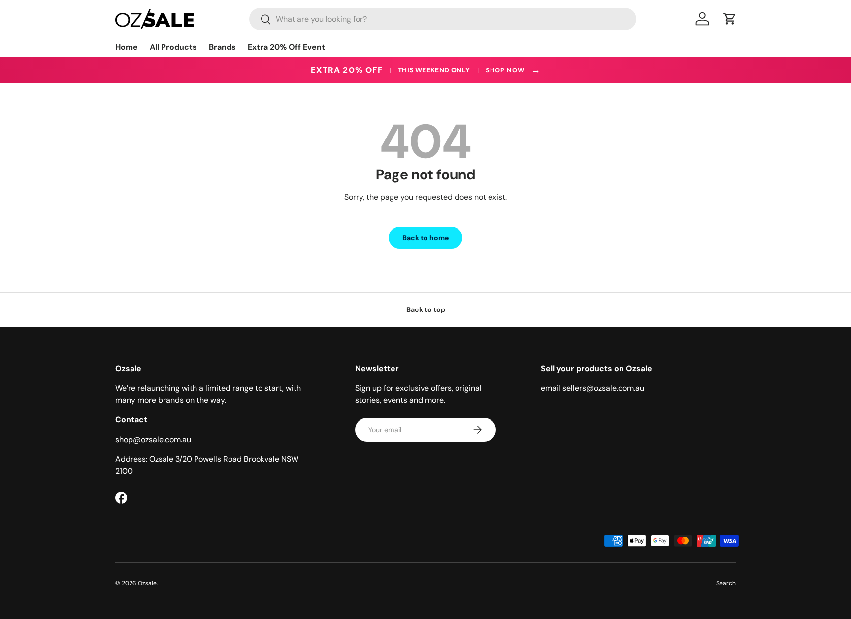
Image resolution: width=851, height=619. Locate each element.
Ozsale (147, 583)
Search (726, 583)
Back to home (425, 237)
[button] (730, 19)
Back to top (425, 309)
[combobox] (442, 19)
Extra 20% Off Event (286, 47)
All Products (173, 47)
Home (126, 47)
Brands (222, 47)
